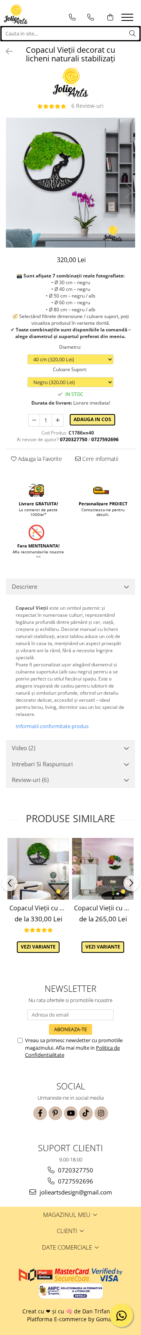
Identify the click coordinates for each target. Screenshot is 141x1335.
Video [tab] (23, 748)
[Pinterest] (55, 1113)
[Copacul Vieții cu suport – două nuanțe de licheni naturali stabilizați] (38, 869)
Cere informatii (99, 458)
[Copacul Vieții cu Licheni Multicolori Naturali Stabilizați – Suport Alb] (103, 869)
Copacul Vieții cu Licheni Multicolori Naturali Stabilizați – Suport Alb (104, 908)
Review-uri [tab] (30, 780)
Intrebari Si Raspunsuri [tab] (42, 764)
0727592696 (74, 1181)
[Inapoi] (6, 51)
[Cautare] (132, 33)
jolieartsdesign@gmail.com (75, 1192)
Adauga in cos (92, 419)
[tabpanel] (70, 183)
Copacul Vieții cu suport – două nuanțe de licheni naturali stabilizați (39, 908)
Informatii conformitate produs (52, 726)
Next (129, 191)
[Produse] (128, 20)
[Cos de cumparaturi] (110, 17)
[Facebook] (40, 1113)
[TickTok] (86, 1113)
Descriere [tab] (24, 586)
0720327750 (74, 1170)
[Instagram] (101, 1113)
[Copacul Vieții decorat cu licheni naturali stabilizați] (70, 183)
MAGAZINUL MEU (67, 1215)
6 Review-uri (87, 105)
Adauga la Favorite (39, 458)
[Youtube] (71, 1113)
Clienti (68, 1231)
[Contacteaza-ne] (72, 17)
